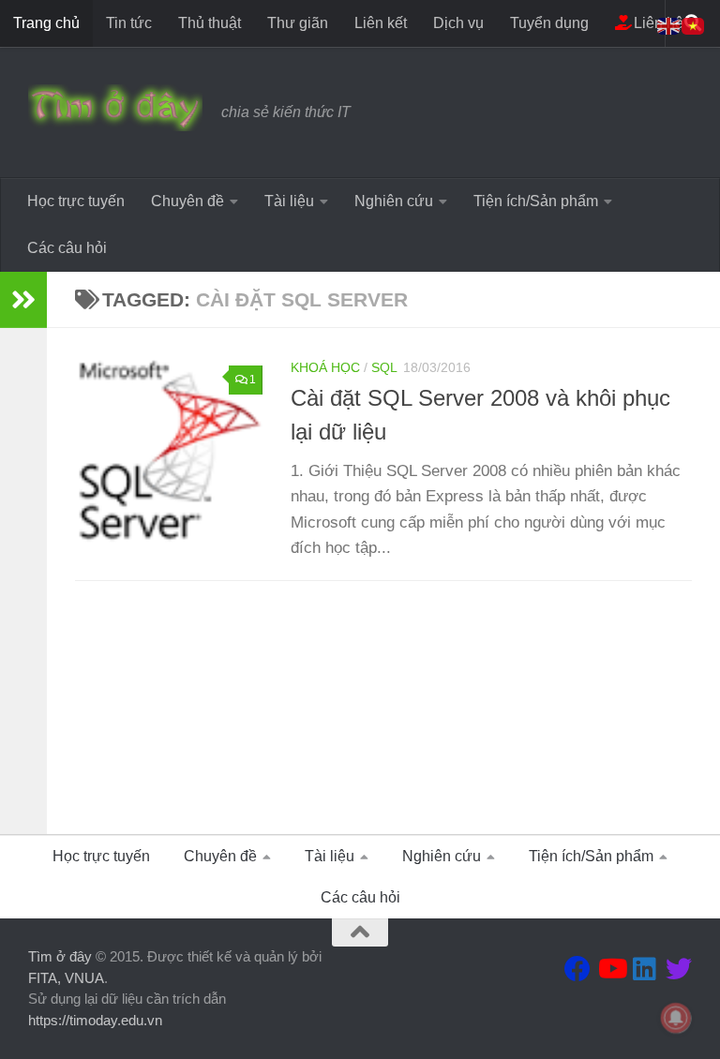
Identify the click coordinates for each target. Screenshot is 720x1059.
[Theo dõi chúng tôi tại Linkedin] (645, 969)
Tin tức (129, 23)
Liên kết (380, 23)
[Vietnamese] (694, 25)
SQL (384, 367)
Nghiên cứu (393, 201)
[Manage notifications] (676, 1018)
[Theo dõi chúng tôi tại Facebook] (577, 969)
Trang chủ (46, 23)
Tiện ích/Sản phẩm (535, 201)
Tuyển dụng (549, 23)
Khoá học (325, 367)
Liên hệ (656, 23)
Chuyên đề (187, 201)
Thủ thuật (209, 23)
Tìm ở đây (60, 956)
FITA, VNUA (66, 978)
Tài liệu (289, 201)
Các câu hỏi (67, 248)
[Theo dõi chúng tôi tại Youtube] (611, 969)
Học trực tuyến (76, 201)
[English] (669, 25)
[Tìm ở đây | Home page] (115, 107)
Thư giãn (297, 23)
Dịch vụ (458, 23)
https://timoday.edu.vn (95, 1020)
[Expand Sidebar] (23, 300)
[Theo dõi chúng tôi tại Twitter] (679, 969)
